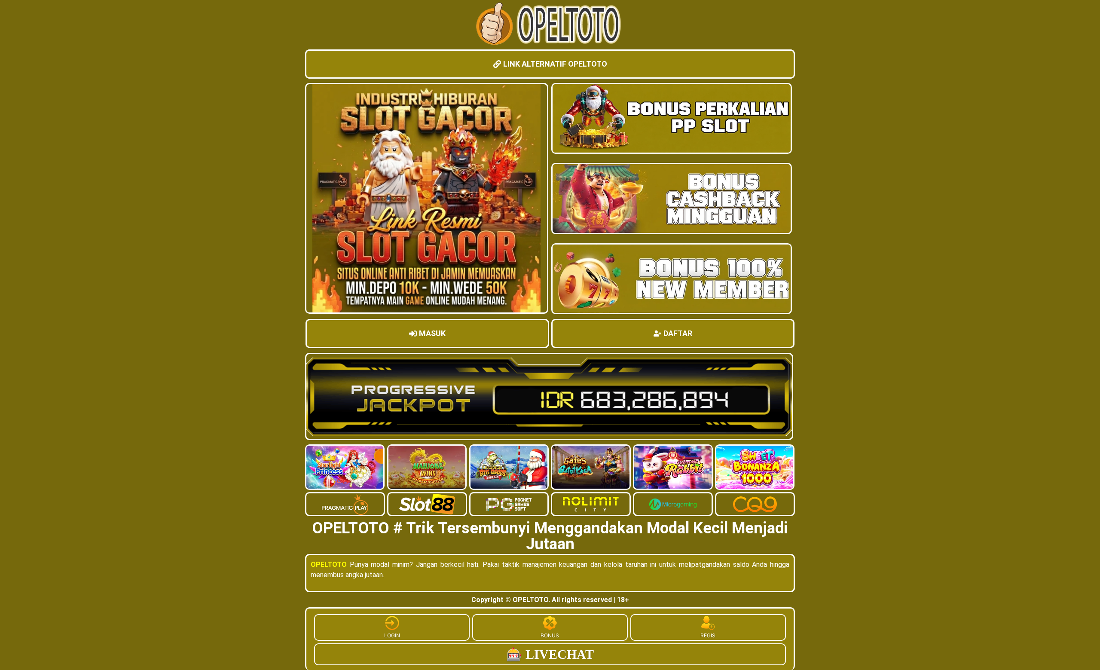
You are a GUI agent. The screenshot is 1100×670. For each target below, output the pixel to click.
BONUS (550, 635)
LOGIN (392, 635)
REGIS (707, 635)
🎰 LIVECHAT (550, 654)
